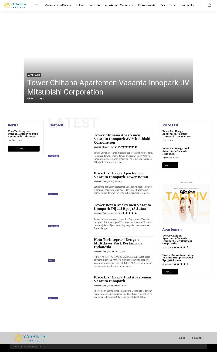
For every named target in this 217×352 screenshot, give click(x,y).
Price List (53, 194)
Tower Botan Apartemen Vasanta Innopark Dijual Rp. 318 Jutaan (122, 207)
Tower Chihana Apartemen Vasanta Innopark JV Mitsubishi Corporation (122, 139)
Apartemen (34, 75)
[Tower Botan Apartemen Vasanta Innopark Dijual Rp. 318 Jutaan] (69, 214)
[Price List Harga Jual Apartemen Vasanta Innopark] (69, 286)
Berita (52, 261)
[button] (207, 5)
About (182, 338)
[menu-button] (36, 5)
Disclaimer (197, 338)
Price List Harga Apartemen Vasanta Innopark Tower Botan (121, 175)
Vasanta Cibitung (101, 147)
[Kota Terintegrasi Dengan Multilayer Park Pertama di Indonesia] (69, 249)
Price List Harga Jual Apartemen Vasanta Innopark (122, 279)
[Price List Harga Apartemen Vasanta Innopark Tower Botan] (69, 182)
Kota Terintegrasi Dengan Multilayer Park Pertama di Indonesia (23, 134)
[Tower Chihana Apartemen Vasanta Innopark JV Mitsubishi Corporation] (108, 57)
